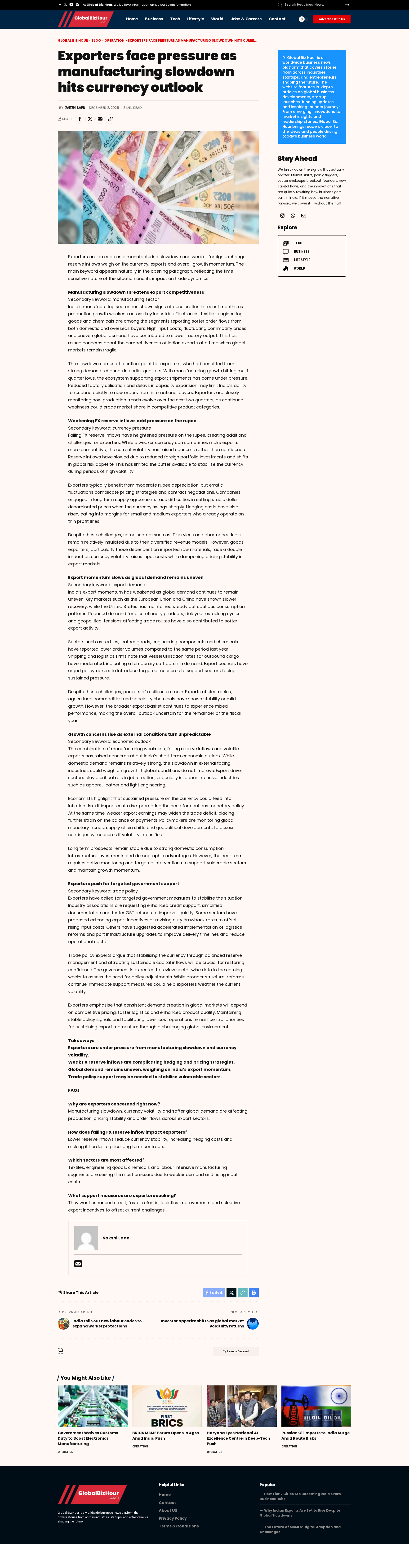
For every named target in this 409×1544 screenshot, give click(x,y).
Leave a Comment (238, 1351)
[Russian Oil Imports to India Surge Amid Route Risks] (316, 1406)
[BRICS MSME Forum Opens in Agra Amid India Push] (167, 1406)
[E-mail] (78, 1265)
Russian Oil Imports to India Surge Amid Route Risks (315, 1435)
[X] (65, 4)
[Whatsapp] (293, 215)
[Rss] (77, 4)
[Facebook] (60, 4)
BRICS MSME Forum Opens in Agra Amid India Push (165, 1435)
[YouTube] (71, 4)
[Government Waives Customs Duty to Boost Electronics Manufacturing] (93, 1406)
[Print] (254, 1292)
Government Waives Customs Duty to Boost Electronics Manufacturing (88, 1438)
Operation (65, 1452)
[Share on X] (90, 119)
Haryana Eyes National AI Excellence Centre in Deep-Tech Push (238, 1438)
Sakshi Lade (75, 107)
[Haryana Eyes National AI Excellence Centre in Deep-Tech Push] (242, 1406)
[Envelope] (303, 215)
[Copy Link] (110, 119)
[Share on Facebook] (79, 119)
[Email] (100, 119)
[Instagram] (282, 215)
